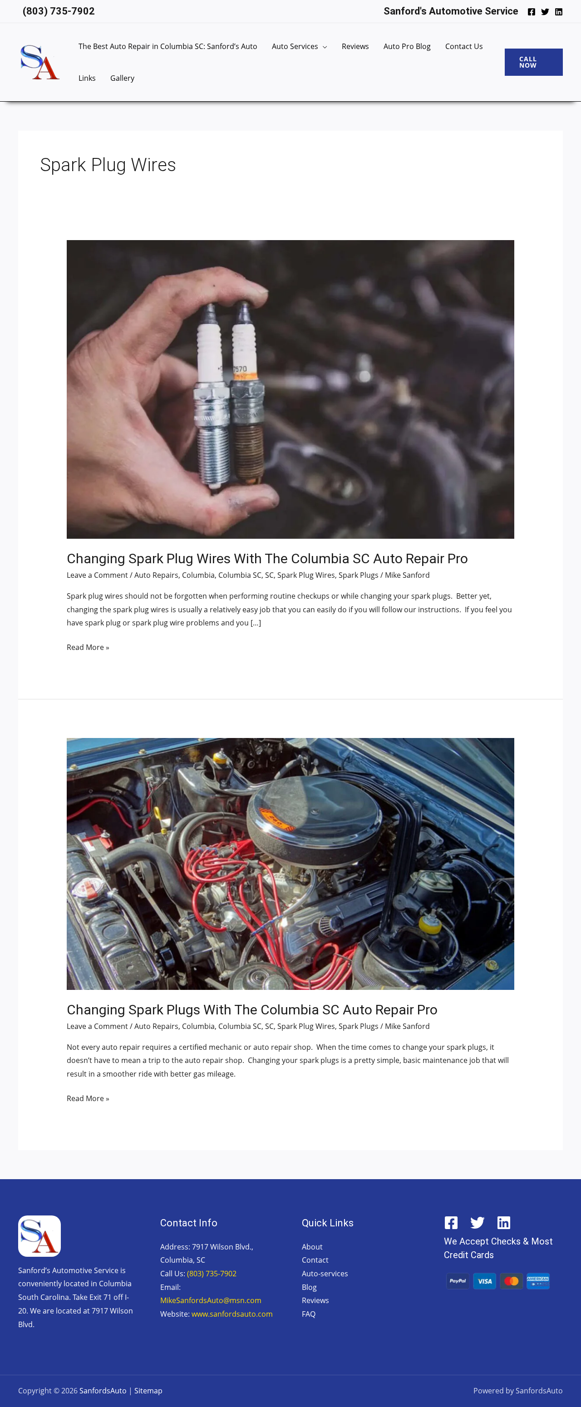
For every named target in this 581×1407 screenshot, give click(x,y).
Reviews (355, 46)
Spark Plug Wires (306, 575)
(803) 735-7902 (211, 1274)
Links (87, 78)
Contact (315, 1260)
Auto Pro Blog (407, 46)
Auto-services (325, 1274)
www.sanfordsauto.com (232, 1314)
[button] (534, 62)
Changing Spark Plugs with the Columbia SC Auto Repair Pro (252, 1010)
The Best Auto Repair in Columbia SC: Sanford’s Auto (168, 46)
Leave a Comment (97, 575)
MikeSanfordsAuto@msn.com (210, 1300)
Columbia (198, 575)
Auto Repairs (156, 575)
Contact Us (464, 46)
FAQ (308, 1314)
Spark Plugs (359, 575)
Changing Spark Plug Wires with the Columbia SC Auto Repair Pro (267, 558)
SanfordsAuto (103, 1391)
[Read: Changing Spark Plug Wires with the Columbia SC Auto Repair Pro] (291, 389)
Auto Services (295, 46)
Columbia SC (239, 575)
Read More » (88, 646)
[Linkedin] (559, 12)
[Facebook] (531, 12)
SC (269, 575)
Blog (309, 1287)
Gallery (122, 78)
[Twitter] (545, 12)
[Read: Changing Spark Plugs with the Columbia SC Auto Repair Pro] (291, 863)
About (312, 1247)
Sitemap (148, 1391)
